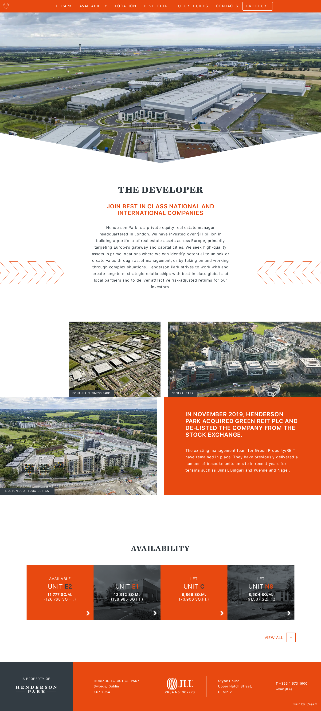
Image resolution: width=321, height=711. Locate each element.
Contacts (227, 6)
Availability (93, 6)
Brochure (257, 6)
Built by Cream (305, 704)
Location (125, 6)
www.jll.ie (284, 689)
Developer (156, 6)
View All (274, 637)
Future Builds (192, 6)
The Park (62, 6)
